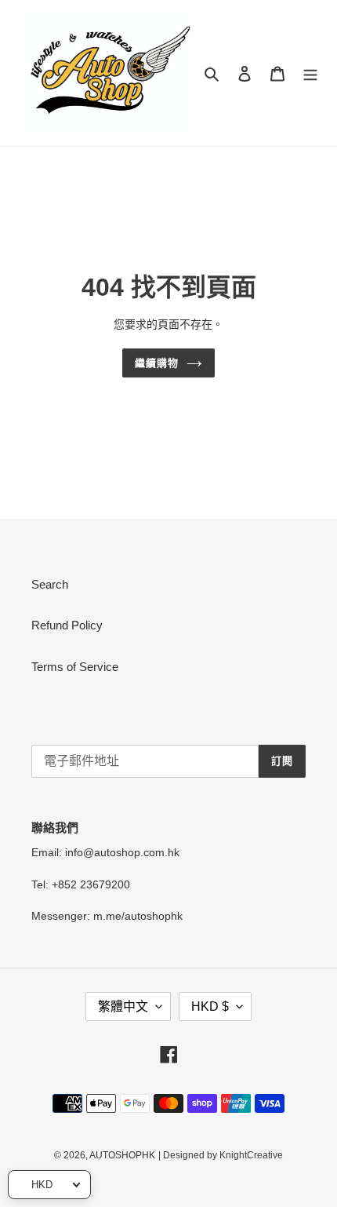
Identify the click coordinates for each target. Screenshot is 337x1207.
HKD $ (210, 1006)
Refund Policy (67, 625)
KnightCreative (251, 1155)
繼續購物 (157, 363)
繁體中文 (123, 1006)
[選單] (310, 73)
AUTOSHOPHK (122, 1155)
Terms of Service (74, 666)
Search (49, 584)
